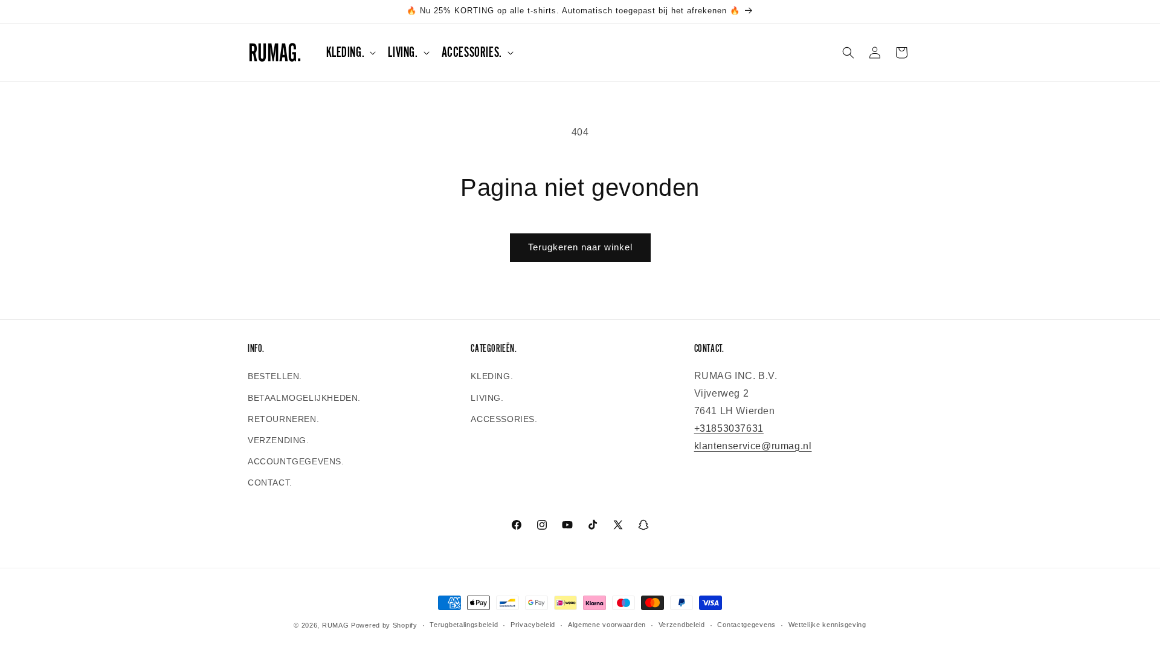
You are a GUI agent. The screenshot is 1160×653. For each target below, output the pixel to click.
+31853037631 (729, 428)
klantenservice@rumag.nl (753, 446)
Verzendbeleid (682, 624)
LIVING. (487, 398)
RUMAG (335, 625)
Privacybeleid (533, 624)
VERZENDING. (278, 440)
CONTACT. (270, 482)
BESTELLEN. (275, 376)
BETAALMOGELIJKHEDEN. (304, 398)
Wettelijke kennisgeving (827, 624)
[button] (350, 52)
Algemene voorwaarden (607, 624)
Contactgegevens (746, 624)
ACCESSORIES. (504, 419)
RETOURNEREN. (283, 419)
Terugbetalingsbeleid (464, 624)
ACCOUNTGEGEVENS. (296, 461)
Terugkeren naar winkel (580, 247)
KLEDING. (492, 376)
